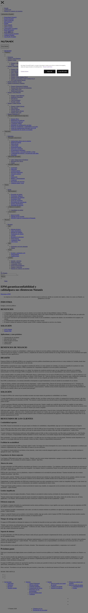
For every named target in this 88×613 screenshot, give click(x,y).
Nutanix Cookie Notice (47, 66)
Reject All (49, 71)
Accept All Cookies (62, 71)
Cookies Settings (24, 71)
